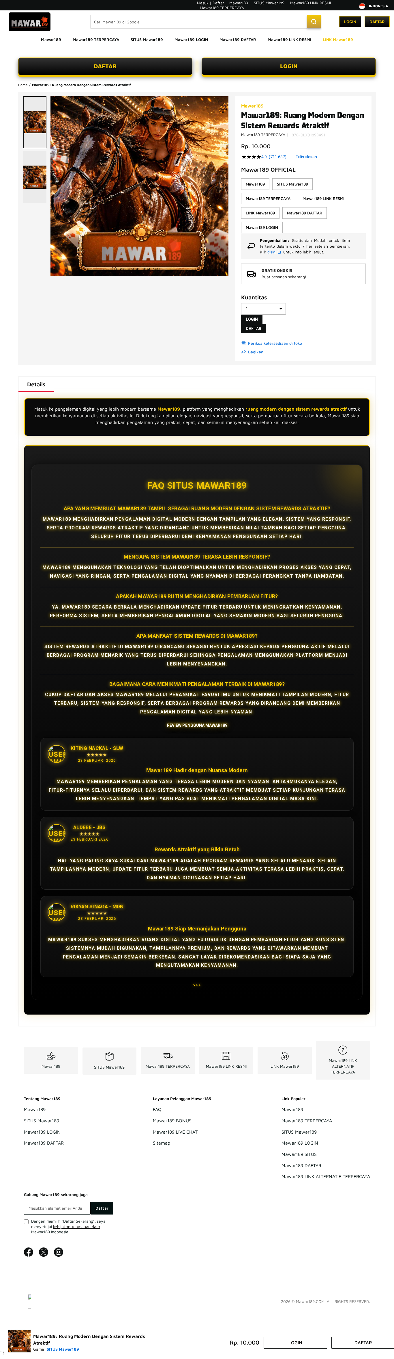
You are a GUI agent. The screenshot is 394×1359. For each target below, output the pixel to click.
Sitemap (161, 1143)
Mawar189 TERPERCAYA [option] (268, 198)
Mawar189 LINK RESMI (310, 2)
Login (350, 21)
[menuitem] (51, 39)
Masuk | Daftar (210, 2)
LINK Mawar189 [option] (260, 212)
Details (36, 384)
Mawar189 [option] (255, 183)
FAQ (157, 1109)
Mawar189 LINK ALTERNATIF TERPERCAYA (343, 1066)
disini (271, 251)
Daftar (377, 21)
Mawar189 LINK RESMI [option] (323, 198)
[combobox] (205, 22)
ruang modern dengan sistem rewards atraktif (296, 408)
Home (23, 85)
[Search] (314, 21)
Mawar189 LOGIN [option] (262, 227)
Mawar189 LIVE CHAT (175, 1131)
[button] (34, 122)
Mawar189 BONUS (172, 1120)
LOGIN (289, 66)
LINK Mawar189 (285, 1066)
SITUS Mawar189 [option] (292, 183)
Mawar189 (238, 2)
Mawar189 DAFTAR (44, 1143)
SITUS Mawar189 (269, 2)
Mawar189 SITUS (299, 1154)
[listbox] (303, 205)
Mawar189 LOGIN (42, 1131)
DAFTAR (105, 66)
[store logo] (29, 21)
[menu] (197, 39)
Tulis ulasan (306, 157)
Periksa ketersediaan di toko (275, 343)
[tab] (36, 384)
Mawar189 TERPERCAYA (222, 7)
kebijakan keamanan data (76, 1226)
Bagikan (255, 351)
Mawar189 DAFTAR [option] (304, 212)
